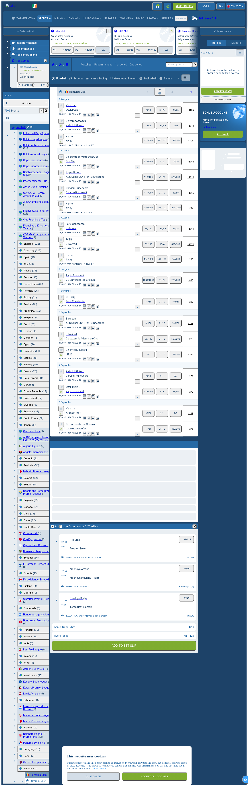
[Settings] (220, 6)
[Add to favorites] (69, 31)
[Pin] (21, 105)
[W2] (133, 110)
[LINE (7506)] (14, 64)
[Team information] (57, 115)
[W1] (106, 110)
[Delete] (100, 444)
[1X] (148, 110)
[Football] (21, 64)
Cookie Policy (99, 768)
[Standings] (54, 115)
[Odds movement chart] (49, 115)
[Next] (22, 443)
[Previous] (13, 443)
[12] (162, 110)
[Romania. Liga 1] (27, 64)
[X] (119, 110)
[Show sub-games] (94, 115)
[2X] (176, 110)
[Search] (195, 64)
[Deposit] (167, 6)
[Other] (183, 77)
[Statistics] (45, 115)
